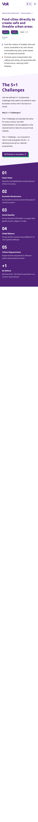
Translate (14, 32)
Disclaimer (5, 37)
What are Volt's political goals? (10, 13)
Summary (5, 32)
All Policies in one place (14, 154)
